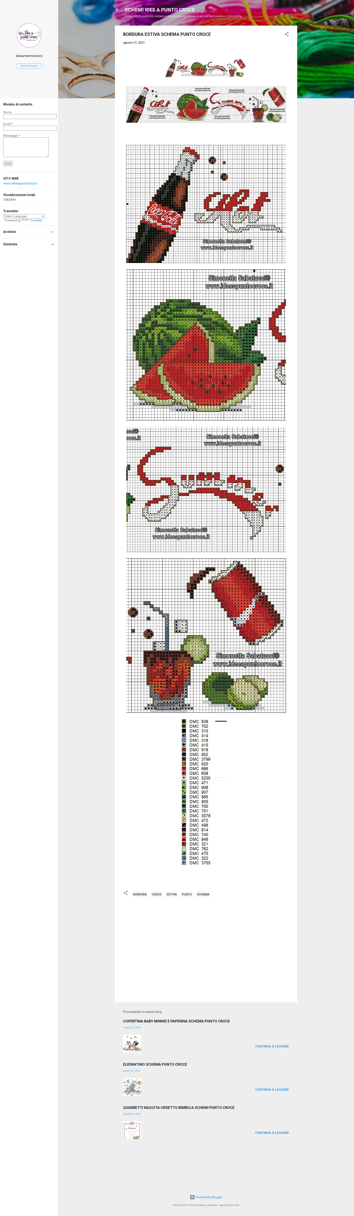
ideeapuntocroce (29, 56)
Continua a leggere (272, 1046)
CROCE (156, 894)
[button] (286, 35)
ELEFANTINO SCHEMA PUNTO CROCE (155, 1064)
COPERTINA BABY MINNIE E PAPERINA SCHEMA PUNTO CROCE (176, 1021)
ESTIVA (172, 894)
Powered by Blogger (208, 1197)
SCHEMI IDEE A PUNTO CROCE (160, 10)
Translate (36, 220)
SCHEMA (203, 894)
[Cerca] (294, 11)
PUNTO (187, 894)
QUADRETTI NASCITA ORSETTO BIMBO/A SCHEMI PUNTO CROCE (179, 1107)
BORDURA (139, 894)
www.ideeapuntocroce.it (20, 183)
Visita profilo (29, 66)
